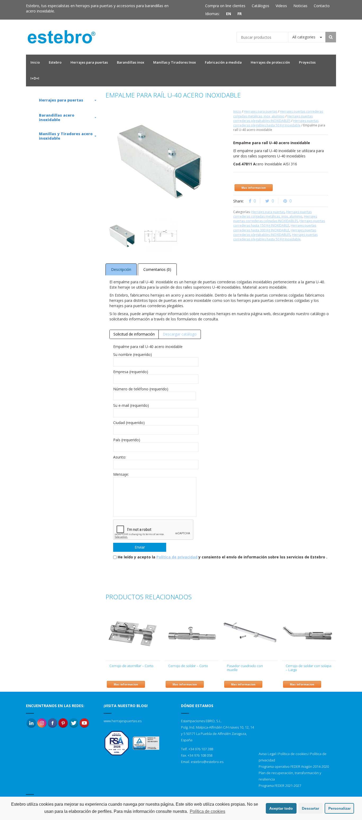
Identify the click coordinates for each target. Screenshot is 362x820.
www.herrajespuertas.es (123, 720)
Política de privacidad (176, 556)
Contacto (322, 5)
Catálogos (260, 5)
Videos (281, 5)
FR (239, 13)
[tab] (134, 334)
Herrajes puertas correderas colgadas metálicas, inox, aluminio (278, 113)
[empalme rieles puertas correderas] (122, 235)
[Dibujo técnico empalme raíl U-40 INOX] (161, 235)
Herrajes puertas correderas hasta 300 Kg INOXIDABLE (274, 227)
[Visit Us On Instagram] (42, 722)
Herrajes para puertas (260, 111)
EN (228, 13)
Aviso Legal (267, 753)
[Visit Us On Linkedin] (31, 722)
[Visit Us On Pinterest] (63, 722)
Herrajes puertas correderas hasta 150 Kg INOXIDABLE (279, 223)
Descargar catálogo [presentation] (180, 334)
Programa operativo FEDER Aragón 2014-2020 (294, 766)
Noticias (300, 5)
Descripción (121, 269)
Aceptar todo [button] (281, 808)
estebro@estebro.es (207, 761)
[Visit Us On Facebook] (52, 722)
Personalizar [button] (339, 808)
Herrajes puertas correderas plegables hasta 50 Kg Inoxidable (276, 122)
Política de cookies (293, 753)
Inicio (237, 111)
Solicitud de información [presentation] (134, 334)
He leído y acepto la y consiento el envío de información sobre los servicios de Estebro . (222, 556)
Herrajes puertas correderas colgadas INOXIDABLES (275, 218)
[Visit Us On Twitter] (73, 722)
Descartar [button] (310, 808)
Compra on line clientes (225, 5)
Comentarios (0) (157, 269)
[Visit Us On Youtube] (84, 722)
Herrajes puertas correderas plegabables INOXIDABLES (273, 118)
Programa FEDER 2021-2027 (280, 785)
